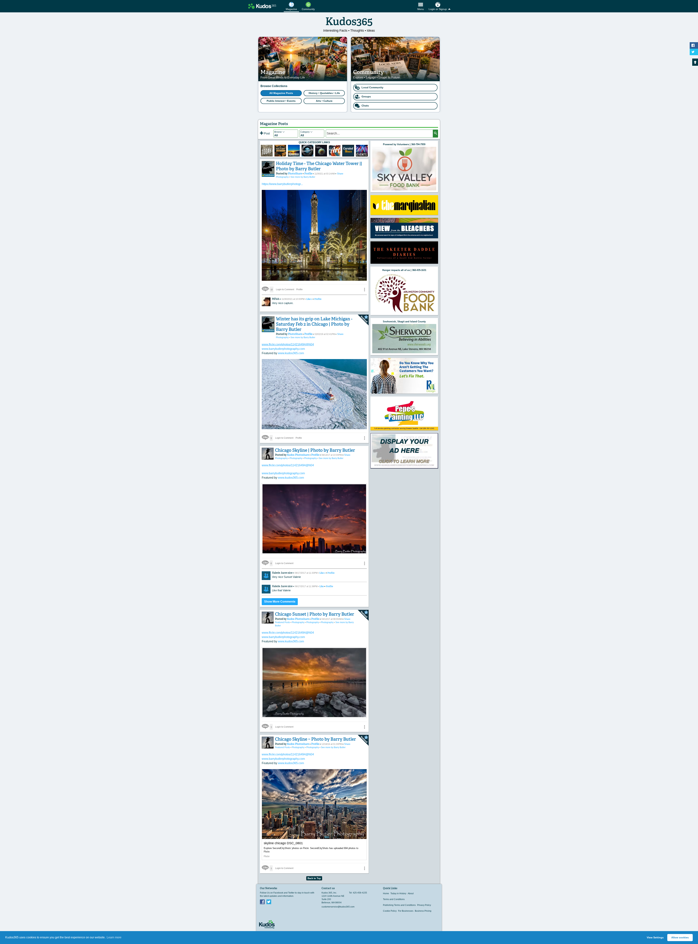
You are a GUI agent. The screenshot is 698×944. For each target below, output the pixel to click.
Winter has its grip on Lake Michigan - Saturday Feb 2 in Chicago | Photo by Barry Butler (314, 324)
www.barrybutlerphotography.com (283, 348)
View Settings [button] (655, 937)
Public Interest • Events (281, 100)
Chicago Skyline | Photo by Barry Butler (315, 450)
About (411, 893)
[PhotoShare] (268, 167)
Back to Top (314, 878)
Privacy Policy (424, 905)
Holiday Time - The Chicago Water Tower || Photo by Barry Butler (319, 166)
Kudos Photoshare (298, 454)
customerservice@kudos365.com (338, 906)
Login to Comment (285, 289)
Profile (308, 173)
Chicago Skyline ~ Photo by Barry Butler (315, 739)
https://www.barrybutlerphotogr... (282, 184)
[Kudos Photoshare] (268, 454)
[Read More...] (314, 553)
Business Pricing (423, 911)
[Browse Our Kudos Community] (262, 6)
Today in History (398, 893)
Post (266, 133)
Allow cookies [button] (680, 937)
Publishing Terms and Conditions (399, 905)
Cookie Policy (390, 911)
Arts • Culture (324, 100)
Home (386, 893)
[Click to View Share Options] (364, 289)
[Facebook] (262, 901)
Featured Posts (282, 622)
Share (340, 173)
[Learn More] (280, 151)
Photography (282, 177)
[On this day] (267, 151)
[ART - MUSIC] (321, 151)
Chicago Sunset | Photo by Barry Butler (314, 614)
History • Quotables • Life (324, 93)
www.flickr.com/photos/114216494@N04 (288, 344)
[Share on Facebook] (694, 45)
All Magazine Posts (281, 93)
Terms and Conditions (394, 899)
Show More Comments (279, 601)
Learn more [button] (114, 937)
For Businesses (405, 911)
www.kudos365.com (291, 353)
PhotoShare (295, 173)
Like (309, 299)
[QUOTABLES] (294, 151)
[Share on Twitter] (694, 52)
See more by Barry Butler (302, 177)
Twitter (268, 901)
